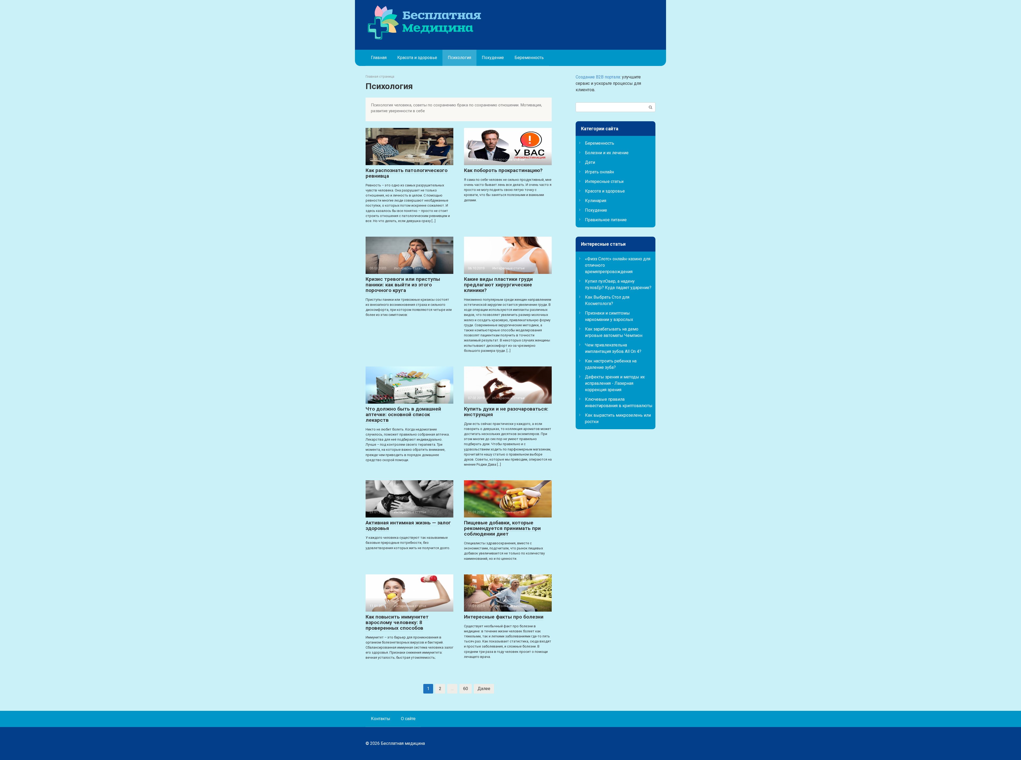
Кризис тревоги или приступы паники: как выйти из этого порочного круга (403, 284)
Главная (379, 57)
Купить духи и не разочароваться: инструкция (506, 411)
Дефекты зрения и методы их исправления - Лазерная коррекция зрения (615, 383)
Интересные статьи (604, 181)
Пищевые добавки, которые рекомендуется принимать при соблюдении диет (502, 528)
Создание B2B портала (598, 77)
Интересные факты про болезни (503, 617)
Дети (590, 162)
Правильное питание (606, 219)
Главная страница (380, 76)
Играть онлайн (599, 171)
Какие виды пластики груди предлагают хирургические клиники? (498, 284)
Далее (484, 688)
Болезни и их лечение (607, 152)
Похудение (493, 57)
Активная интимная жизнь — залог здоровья (408, 525)
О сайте (408, 718)
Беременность (529, 57)
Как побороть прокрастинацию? (503, 170)
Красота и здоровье (417, 57)
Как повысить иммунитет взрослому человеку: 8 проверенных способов (397, 622)
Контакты (380, 718)
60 (465, 688)
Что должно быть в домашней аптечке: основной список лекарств (403, 414)
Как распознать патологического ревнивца (406, 173)
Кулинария (595, 200)
